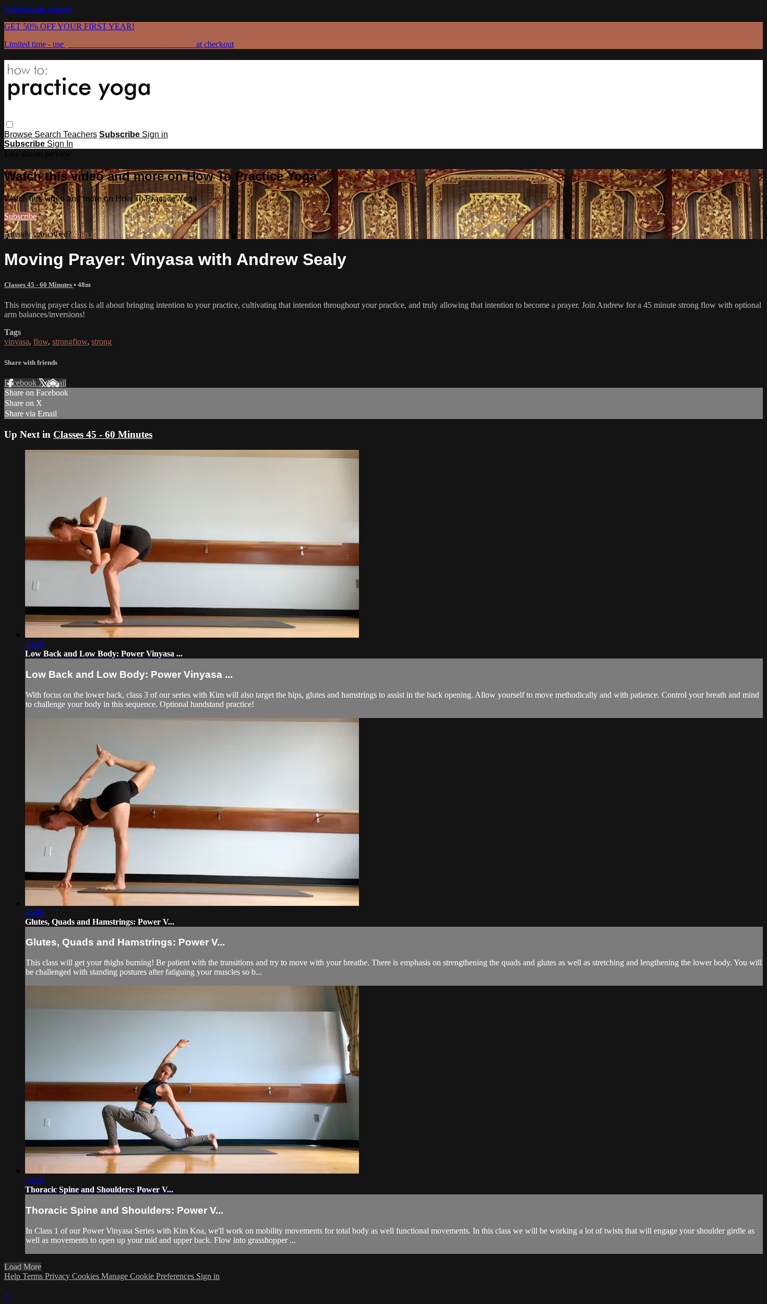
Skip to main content (38, 8)
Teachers (80, 134)
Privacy (58, 1276)
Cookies (86, 1276)
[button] (9, 124)
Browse (19, 134)
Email (56, 382)
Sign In (60, 143)
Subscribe (20, 216)
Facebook (21, 382)
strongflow (69, 341)
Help (13, 1276)
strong (101, 341)
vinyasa (16, 341)
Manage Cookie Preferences (148, 1276)
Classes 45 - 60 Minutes (39, 285)
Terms (33, 1276)
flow (40, 341)
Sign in (155, 134)
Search (48, 134)
